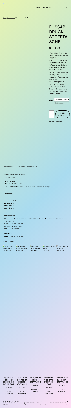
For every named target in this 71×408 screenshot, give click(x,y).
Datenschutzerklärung (33, 403)
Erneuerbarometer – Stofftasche (35, 380)
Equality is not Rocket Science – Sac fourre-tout (8, 381)
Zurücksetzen (59, 103)
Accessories (11, 18)
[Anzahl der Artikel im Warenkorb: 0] (66, 7)
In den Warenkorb (62, 114)
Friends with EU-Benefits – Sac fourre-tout (48, 381)
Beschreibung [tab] (9, 166)
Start (4, 18)
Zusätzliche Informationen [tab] (27, 166)
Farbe (51, 100)
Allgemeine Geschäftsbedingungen (56, 403)
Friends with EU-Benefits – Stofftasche (62, 380)
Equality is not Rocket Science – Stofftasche (22, 381)
